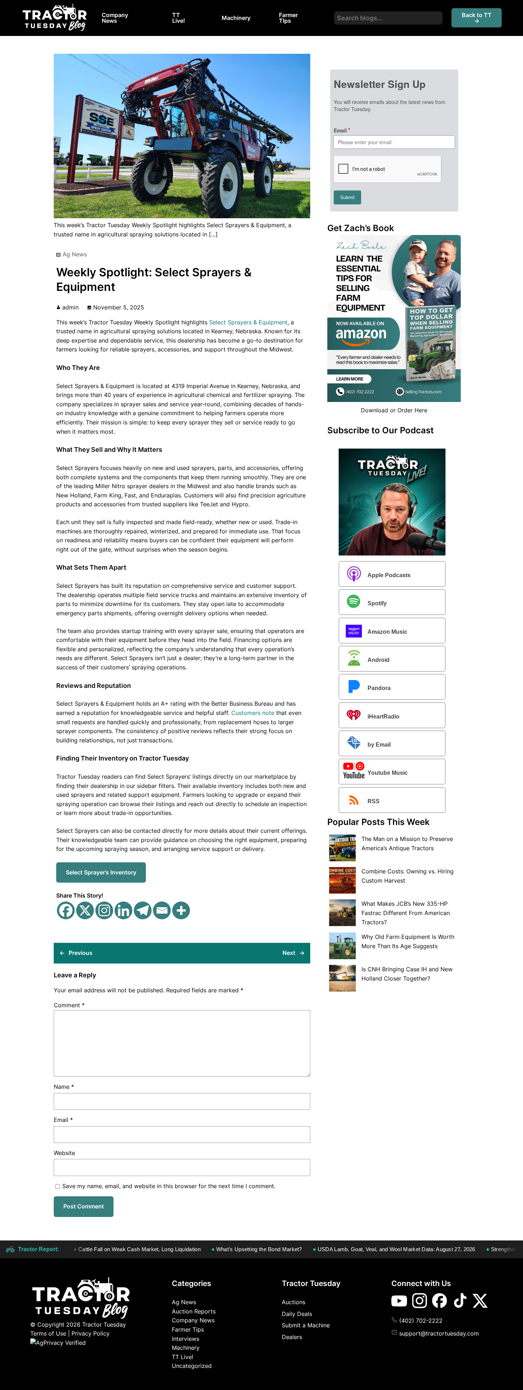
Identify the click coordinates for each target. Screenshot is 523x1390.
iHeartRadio (384, 717)
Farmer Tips (188, 1329)
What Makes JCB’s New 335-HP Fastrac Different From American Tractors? (405, 912)
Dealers (292, 1337)
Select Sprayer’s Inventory (101, 872)
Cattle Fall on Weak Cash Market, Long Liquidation (107, 1249)
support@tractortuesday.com (439, 1333)
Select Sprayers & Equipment (248, 322)
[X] (85, 910)
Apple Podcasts (389, 575)
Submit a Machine (306, 1325)
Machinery (186, 1347)
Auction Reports (194, 1311)
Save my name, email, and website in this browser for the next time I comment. (168, 1186)
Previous (81, 952)
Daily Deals (297, 1313)
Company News (193, 1320)
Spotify (377, 604)
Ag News (75, 254)
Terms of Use (48, 1333)
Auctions (293, 1302)
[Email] (162, 910)
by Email (379, 745)
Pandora (379, 688)
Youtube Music (388, 773)
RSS (374, 801)
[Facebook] (66, 910)
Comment (69, 1005)
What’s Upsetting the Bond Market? (227, 1249)
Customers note (252, 712)
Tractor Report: (38, 1249)
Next (288, 952)
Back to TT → (477, 17)
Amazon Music (387, 632)
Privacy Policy (91, 1333)
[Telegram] (143, 910)
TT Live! (182, 1356)
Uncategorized (192, 1365)
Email (63, 1119)
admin (70, 307)
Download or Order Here (394, 410)
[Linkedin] (123, 910)
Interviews (185, 1338)
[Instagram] (104, 910)
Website (64, 1152)
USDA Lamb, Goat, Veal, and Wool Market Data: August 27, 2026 (364, 1249)
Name (64, 1086)
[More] (181, 910)
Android (379, 660)
